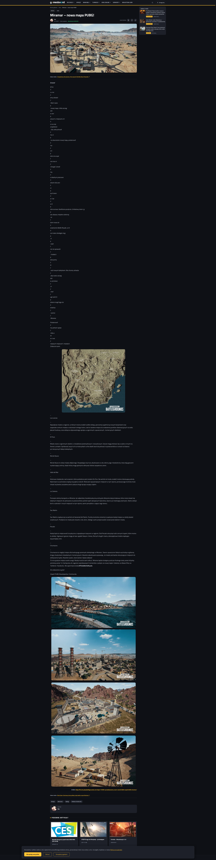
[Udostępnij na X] (128, 20)
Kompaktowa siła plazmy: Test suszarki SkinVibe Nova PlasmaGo (73, 77)
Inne (60, 7)
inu (55, 19)
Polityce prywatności (116, 850)
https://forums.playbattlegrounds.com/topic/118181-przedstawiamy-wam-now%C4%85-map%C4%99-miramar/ (106, 790)
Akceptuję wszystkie (32, 854)
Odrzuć (47, 854)
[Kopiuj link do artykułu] (135, 20)
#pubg (67, 801)
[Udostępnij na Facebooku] (131, 20)
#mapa (53, 801)
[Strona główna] (57, 2)
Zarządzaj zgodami (61, 854)
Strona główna (53, 7)
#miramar (60, 801)
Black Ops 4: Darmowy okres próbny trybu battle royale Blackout (73, 795)
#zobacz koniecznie (76, 801)
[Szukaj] (152, 2)
